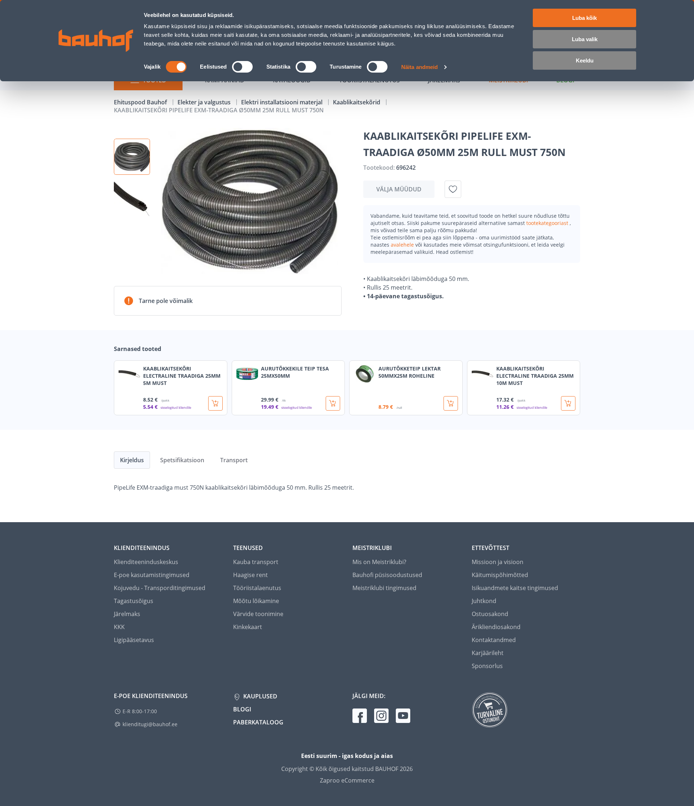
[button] (132, 157)
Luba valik (584, 39)
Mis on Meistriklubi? (379, 562)
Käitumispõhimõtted (500, 575)
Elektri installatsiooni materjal (282, 102)
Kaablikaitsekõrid (357, 102)
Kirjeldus (132, 460)
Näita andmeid (419, 67)
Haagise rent (250, 575)
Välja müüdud (398, 189)
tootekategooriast (548, 223)
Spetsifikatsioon (182, 460)
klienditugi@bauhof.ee (150, 724)
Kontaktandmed (494, 640)
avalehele (403, 244)
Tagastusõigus (133, 601)
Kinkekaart (247, 627)
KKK (119, 627)
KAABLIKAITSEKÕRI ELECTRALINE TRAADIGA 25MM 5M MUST (181, 375)
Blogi (242, 709)
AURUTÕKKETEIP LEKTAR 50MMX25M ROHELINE (409, 372)
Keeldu (585, 60)
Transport (234, 460)
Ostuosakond (490, 614)
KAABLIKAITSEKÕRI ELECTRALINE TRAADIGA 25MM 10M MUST (535, 375)
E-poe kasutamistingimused (151, 575)
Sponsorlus (487, 666)
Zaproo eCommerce (347, 780)
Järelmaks (127, 614)
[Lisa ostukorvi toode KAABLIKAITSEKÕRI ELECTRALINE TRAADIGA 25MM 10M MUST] (568, 403)
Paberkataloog (258, 722)
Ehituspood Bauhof (141, 102)
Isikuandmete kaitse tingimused (515, 588)
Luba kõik (584, 18)
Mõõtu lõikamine (256, 601)
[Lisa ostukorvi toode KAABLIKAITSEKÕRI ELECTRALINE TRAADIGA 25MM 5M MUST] (215, 403)
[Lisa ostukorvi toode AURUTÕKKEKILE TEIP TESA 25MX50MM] (333, 403)
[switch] (242, 67)
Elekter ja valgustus (204, 102)
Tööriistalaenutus (257, 588)
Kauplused (259, 696)
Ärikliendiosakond (496, 627)
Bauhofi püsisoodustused (387, 575)
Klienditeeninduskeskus (146, 562)
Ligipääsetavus (134, 640)
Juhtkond (484, 601)
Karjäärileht (488, 653)
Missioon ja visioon (497, 562)
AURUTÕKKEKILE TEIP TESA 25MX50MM (295, 372)
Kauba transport (255, 562)
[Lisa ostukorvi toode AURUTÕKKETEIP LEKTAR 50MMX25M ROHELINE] (451, 403)
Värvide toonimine (258, 614)
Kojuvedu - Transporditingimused (159, 588)
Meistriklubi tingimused (384, 588)
